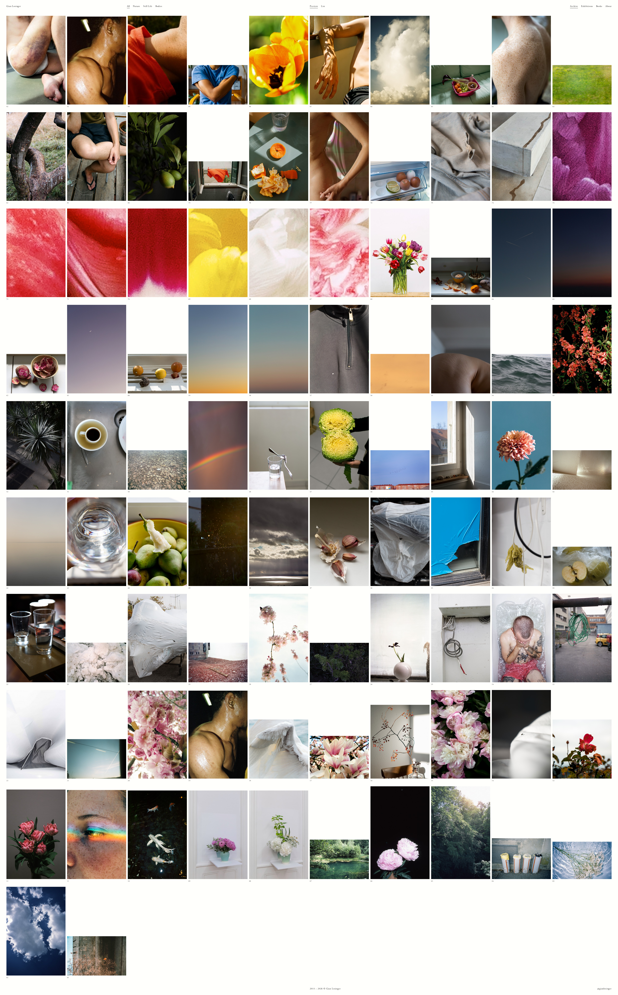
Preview (314, 6)
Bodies (158, 6)
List (323, 6)
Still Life (147, 6)
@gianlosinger (604, 988)
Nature (136, 6)
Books (599, 6)
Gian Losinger (13, 6)
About (608, 6)
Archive (574, 6)
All (128, 6)
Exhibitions (587, 6)
